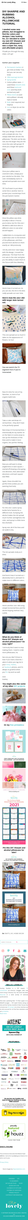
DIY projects (19, 686)
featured (3, 995)
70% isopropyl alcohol (15, 77)
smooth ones (20, 85)
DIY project (10, 1007)
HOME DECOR (19, 933)
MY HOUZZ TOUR (11, 1183)
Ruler (9, 102)
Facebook (8, 667)
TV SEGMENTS (14, 1181)
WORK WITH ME (14, 1185)
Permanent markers (14, 67)
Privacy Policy (4, 1162)
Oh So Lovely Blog (8, 2)
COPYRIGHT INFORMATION (14, 1195)
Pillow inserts (12, 95)
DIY (12, 933)
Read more (3, 1013)
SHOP (20, 1183)
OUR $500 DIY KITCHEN (14, 1188)
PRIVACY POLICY (14, 1192)
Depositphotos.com (19, 1169)
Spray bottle (11, 80)
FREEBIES (12, 1178)
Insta (8, 665)
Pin (6, 672)
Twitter (13, 665)
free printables (16, 725)
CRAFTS (7, 933)
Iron (8, 107)
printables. (5, 1011)
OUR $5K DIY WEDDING (14, 1190)
